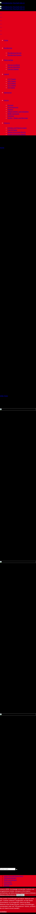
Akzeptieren (20, 895)
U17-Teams (12, 79)
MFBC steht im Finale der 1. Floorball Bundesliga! (18, 386)
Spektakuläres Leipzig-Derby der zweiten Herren (16, 247)
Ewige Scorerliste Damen (17, 134)
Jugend (6, 74)
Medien (10, 109)
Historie (7, 123)
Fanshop (11, 116)
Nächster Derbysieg (14, 202)
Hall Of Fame (12, 130)
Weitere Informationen (8, 895)
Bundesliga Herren (14, 53)
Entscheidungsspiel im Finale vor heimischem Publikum (16, 322)
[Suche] (0, 867)
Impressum (8, 882)
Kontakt (10, 105)
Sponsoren (8, 93)
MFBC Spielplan (13, 114)
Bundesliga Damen (14, 55)
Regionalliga (8, 60)
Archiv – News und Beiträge (18, 118)
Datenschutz (8, 884)
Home (6, 40)
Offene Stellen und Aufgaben (18, 112)
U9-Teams (11, 88)
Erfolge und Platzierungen (17, 128)
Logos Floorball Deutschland (13, 876)
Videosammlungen (10, 878)
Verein (6, 100)
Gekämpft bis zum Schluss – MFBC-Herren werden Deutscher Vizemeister (16, 297)
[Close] (0, 871)
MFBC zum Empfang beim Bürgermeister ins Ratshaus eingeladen (16, 272)
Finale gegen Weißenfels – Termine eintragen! (17, 367)
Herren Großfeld (14, 65)
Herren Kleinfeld (14, 67)
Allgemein (3, 178)
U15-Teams (12, 81)
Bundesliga (8, 48)
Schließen (3, 912)
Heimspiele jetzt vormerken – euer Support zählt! (12, 223)
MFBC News (11, 178)
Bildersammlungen (10, 880)
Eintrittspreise (13, 107)
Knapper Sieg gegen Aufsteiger (14, 185)
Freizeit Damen (13, 69)
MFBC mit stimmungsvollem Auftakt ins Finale (13, 346)
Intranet (7, 886)
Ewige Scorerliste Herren (17, 132)
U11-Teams (12, 85)
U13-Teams (12, 83)
